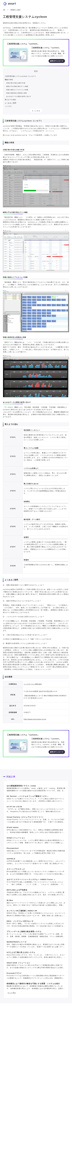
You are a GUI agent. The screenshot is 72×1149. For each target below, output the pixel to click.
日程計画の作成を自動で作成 (15, 83)
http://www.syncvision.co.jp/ (35, 719)
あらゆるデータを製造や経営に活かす (18, 96)
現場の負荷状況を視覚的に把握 (16, 93)
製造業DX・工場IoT (16, 9)
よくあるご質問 (10, 103)
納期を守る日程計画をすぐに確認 (17, 86)
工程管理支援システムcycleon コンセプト (20, 76)
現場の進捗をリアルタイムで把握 (17, 89)
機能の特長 (9, 79)
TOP (4, 9)
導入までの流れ (10, 99)
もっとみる (36, 111)
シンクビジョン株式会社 (33, 684)
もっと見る (12, 993)
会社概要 (8, 106)
